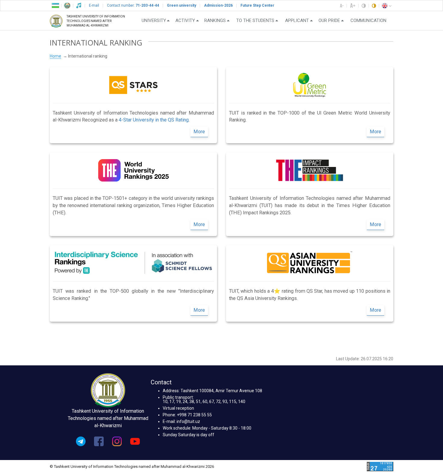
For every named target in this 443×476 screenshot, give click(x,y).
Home (55, 56)
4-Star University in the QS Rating (154, 120)
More (199, 131)
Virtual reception (178, 408)
